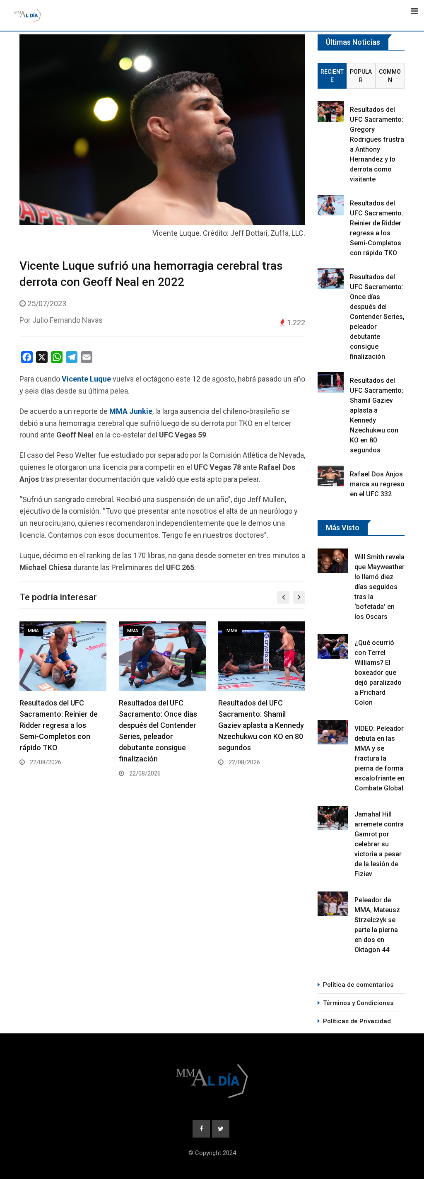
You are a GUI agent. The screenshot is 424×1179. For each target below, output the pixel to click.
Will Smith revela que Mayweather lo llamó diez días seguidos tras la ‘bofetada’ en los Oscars (379, 587)
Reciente (332, 75)
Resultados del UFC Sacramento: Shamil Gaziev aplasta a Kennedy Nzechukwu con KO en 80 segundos (261, 725)
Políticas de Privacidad (357, 1021)
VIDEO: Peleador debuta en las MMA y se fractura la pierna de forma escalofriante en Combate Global (379, 758)
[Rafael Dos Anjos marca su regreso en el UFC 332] (331, 476)
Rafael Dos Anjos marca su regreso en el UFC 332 (377, 484)
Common (390, 75)
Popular (361, 75)
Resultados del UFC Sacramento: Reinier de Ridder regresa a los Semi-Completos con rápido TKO (58, 725)
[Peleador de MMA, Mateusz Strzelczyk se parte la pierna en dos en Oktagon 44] (333, 903)
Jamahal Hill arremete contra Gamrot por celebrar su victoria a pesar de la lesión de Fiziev (379, 844)
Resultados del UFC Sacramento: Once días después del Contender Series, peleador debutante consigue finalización (377, 316)
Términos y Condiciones (358, 1003)
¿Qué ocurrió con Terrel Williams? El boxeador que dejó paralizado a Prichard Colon (378, 672)
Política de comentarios (358, 984)
